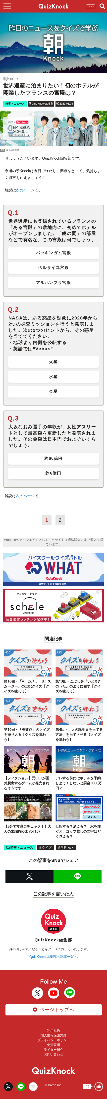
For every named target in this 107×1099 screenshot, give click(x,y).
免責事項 (53, 1045)
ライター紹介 (53, 1049)
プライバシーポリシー (53, 1040)
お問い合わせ (53, 1054)
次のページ (25, 190)
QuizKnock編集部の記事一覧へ (53, 957)
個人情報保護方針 (53, 1035)
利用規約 (53, 1030)
